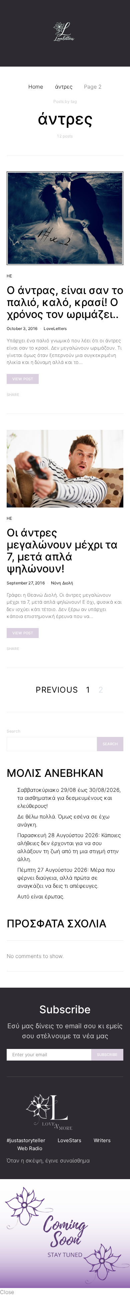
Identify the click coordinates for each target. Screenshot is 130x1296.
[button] (121, 33)
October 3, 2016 (22, 328)
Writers (102, 1140)
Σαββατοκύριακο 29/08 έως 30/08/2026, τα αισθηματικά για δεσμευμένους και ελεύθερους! (69, 798)
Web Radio (29, 1148)
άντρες (63, 86)
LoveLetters (55, 328)
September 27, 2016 (26, 582)
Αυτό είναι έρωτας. (40, 896)
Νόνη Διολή (62, 582)
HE (9, 275)
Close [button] (7, 1292)
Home (35, 86)
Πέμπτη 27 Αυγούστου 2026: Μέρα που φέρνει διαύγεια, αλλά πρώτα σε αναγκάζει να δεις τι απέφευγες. (66, 877)
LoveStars (69, 1140)
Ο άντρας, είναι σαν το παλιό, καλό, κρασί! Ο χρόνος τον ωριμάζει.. (65, 302)
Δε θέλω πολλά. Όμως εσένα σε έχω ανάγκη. (63, 820)
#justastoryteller (26, 1140)
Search (13, 731)
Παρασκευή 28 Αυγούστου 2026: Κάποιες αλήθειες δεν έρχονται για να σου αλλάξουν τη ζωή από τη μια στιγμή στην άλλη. (69, 847)
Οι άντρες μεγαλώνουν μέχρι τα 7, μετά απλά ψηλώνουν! (62, 550)
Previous (57, 690)
